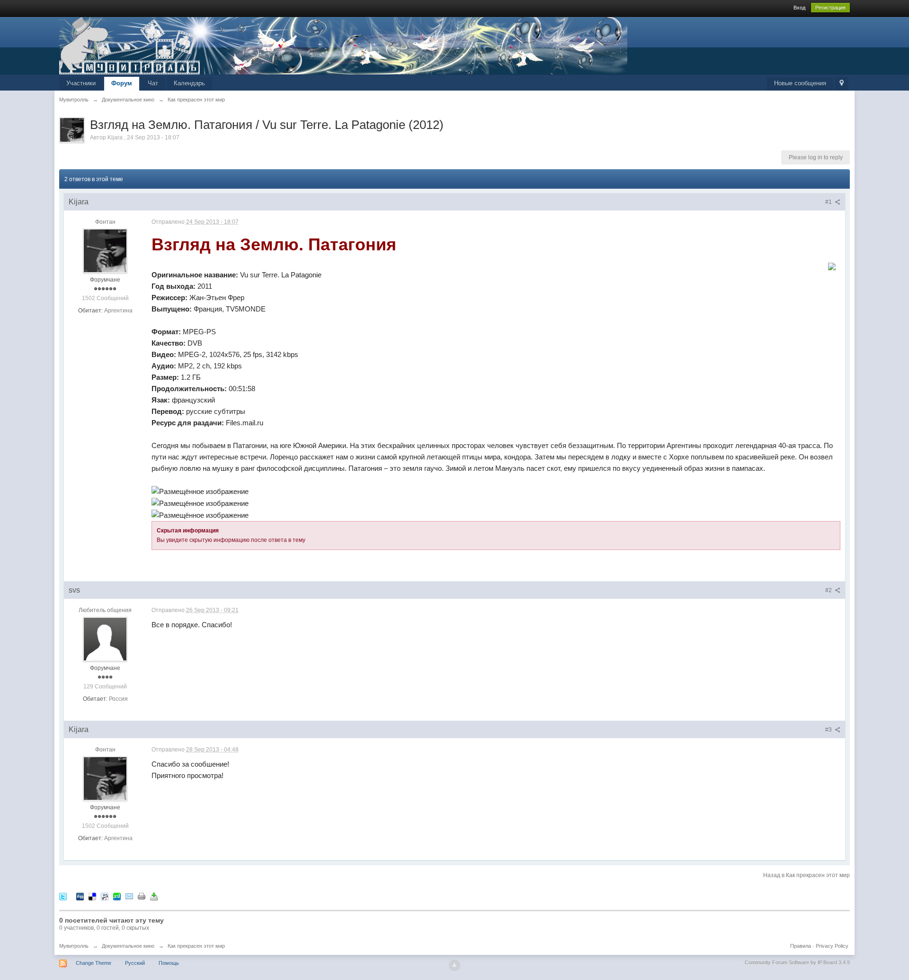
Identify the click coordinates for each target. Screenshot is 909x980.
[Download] (154, 896)
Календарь (189, 83)
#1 (829, 202)
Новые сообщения (800, 83)
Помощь (169, 963)
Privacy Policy (832, 946)
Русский (135, 963)
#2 (829, 590)
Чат (153, 83)
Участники (81, 83)
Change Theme (93, 963)
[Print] (141, 896)
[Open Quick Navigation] (841, 84)
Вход (799, 7)
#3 (829, 729)
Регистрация (830, 7)
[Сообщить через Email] (129, 896)
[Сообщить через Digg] (80, 896)
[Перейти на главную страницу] (343, 45)
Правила (800, 946)
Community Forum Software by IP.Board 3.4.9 (797, 962)
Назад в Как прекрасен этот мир (806, 875)
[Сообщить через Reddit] (104, 896)
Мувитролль (74, 946)
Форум (121, 83)
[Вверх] (454, 965)
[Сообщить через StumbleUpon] (117, 896)
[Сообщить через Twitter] (63, 896)
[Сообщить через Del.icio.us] (92, 896)
